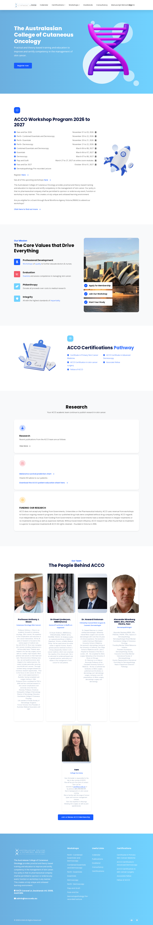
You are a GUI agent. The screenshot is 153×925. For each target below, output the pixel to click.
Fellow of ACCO (76, 369)
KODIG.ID (23, 920)
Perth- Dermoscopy (75, 884)
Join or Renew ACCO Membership (75, 817)
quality (38, 264)
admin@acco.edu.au (26, 898)
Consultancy (102, 5)
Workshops (74, 5)
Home (33, 5)
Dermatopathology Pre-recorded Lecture (77, 897)
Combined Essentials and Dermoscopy (76, 866)
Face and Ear (73, 892)
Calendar (44, 5)
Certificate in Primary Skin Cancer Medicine (126, 856)
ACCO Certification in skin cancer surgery (126, 870)
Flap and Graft (73, 888)
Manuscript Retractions (121, 5)
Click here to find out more (26, 209)
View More (23, 446)
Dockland (96, 863)
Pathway (124, 348)
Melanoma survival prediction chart (35, 474)
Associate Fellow (113, 362)
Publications (97, 859)
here (46, 180)
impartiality (55, 300)
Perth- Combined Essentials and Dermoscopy (74, 858)
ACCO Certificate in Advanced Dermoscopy (127, 863)
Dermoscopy (72, 880)
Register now (23, 65)
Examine (26, 276)
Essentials (71, 876)
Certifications (58, 5)
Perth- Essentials (74, 872)
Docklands (88, 5)
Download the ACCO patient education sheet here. (42, 483)
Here (24, 175)
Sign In (132, 5)
